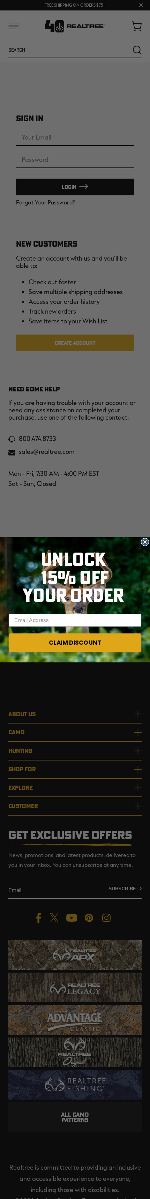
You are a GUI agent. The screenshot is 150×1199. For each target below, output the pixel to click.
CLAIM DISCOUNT (75, 642)
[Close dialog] (145, 542)
